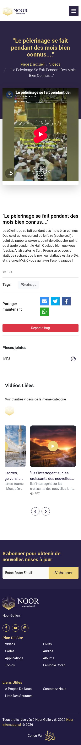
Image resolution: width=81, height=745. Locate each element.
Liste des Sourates (18, 696)
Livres (47, 644)
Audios (48, 651)
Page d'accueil (32, 64)
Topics (10, 665)
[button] (74, 11)
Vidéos (54, 64)
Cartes (9, 651)
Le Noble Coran (54, 665)
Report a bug (40, 328)
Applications (14, 658)
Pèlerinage (28, 285)
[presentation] (35, 511)
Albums (48, 658)
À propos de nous (18, 689)
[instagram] (24, 628)
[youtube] (15, 628)
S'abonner (63, 572)
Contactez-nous (54, 689)
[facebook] (6, 628)
